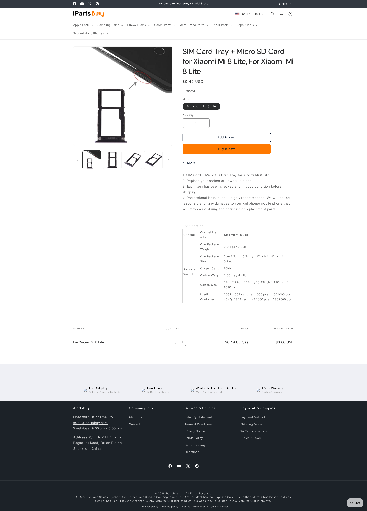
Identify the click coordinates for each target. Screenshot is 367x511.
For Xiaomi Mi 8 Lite (201, 106)
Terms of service (219, 506)
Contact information (194, 506)
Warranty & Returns (254, 431)
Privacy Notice (195, 431)
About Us (135, 417)
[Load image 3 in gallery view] (133, 160)
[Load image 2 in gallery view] (112, 160)
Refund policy (170, 506)
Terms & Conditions (199, 424)
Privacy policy (150, 506)
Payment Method (252, 417)
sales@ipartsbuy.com (90, 423)
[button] (83, 25)
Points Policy (194, 438)
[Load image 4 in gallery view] (153, 160)
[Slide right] (168, 160)
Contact (134, 424)
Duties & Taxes (251, 438)
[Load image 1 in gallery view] (92, 160)
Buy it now (226, 149)
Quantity (188, 115)
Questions (192, 452)
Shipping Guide (251, 424)
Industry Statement (198, 417)
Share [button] (191, 163)
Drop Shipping (195, 445)
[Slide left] (77, 160)
